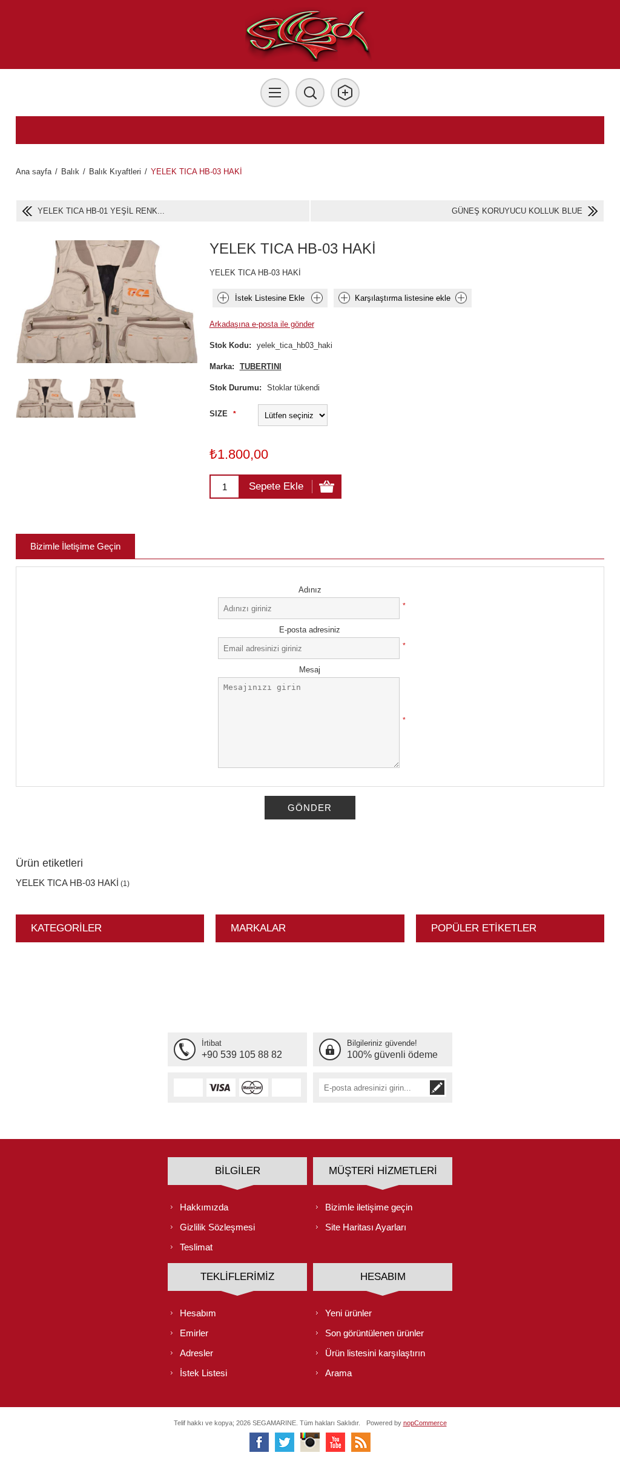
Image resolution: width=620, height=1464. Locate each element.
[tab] (75, 546)
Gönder (310, 808)
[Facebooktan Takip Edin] (259, 1442)
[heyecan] (284, 1442)
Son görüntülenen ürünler (374, 1333)
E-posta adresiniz (309, 629)
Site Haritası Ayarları (365, 1227)
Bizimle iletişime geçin (368, 1207)
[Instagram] (310, 1442)
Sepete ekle (276, 486)
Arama (338, 1373)
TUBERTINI (261, 366)
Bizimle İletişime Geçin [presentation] (75, 546)
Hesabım (198, 1313)
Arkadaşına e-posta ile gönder (261, 324)
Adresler (196, 1353)
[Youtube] (335, 1442)
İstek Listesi (203, 1373)
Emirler (194, 1333)
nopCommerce (425, 1422)
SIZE (219, 413)
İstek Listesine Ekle (270, 298)
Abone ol (437, 1087)
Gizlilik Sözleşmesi (217, 1227)
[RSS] (361, 1442)
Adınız (310, 589)
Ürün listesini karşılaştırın (375, 1353)
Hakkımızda (204, 1207)
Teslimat (196, 1247)
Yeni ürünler (348, 1313)
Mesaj (309, 669)
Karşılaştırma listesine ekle (402, 298)
